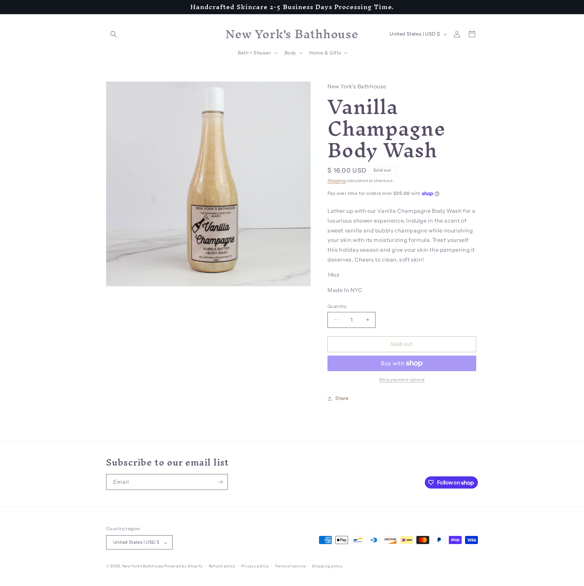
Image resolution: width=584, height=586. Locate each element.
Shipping (336, 180)
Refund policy (222, 566)
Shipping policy (327, 566)
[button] (113, 34)
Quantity (336, 306)
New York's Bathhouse (143, 566)
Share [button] (342, 398)
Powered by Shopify (183, 566)
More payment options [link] (402, 379)
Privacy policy (255, 566)
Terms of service (290, 566)
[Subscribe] (220, 482)
